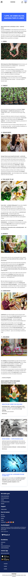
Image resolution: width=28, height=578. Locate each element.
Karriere (2, 518)
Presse (2, 520)
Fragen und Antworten (5, 496)
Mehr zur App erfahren (5, 553)
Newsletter (3, 516)
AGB (2, 544)
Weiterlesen (4, 413)
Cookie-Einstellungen (5, 547)
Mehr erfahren (3, 529)
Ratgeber (2, 503)
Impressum (3, 542)
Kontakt (2, 499)
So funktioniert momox (5, 501)
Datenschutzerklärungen (5, 545)
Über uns (2, 514)
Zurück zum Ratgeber (6, 377)
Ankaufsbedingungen (5, 497)
